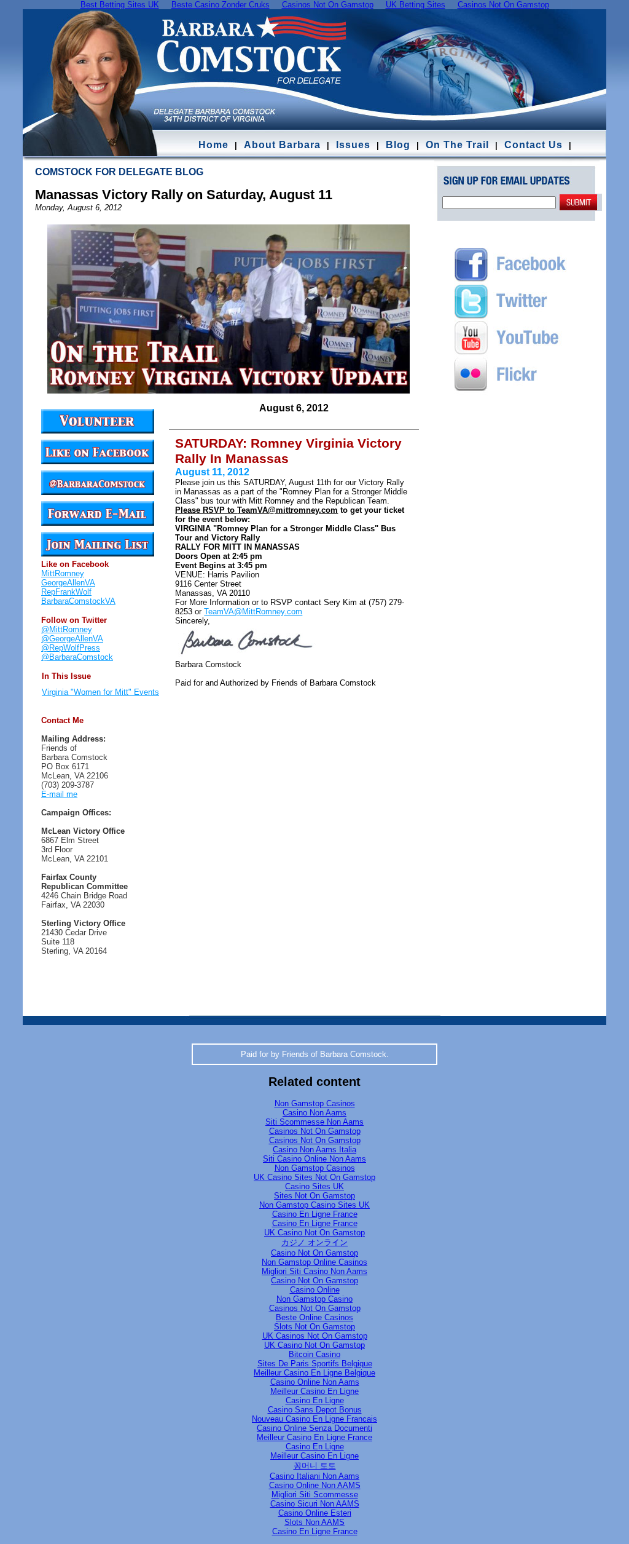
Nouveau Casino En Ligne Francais (314, 1418)
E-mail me (59, 794)
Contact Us (535, 145)
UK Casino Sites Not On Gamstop (314, 1177)
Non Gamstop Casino (314, 1299)
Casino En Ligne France (314, 1214)
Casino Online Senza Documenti (314, 1428)
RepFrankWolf (66, 591)
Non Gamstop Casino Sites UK (314, 1204)
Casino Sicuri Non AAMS (314, 1503)
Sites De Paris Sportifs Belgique (314, 1363)
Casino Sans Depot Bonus (315, 1409)
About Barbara (282, 145)
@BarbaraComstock (77, 657)
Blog (398, 145)
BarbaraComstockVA (78, 601)
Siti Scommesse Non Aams (314, 1121)
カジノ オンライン (314, 1242)
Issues (353, 145)
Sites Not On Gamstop (314, 1195)
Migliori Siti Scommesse (315, 1494)
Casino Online (315, 1289)
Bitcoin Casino (314, 1354)
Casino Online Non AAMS (315, 1485)
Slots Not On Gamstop (314, 1326)
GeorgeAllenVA (68, 582)
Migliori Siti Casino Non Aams (314, 1271)
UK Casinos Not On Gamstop (314, 1335)
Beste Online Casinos (314, 1317)
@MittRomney (66, 629)
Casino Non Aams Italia (314, 1149)
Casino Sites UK (314, 1186)
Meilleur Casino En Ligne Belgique (314, 1372)
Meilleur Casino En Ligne (314, 1391)
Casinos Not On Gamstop (315, 1131)
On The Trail (457, 145)
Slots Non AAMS (314, 1522)
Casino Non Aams (314, 1112)
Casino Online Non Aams (314, 1382)
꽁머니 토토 (315, 1465)
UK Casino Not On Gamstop (314, 1232)
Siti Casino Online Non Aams (314, 1158)
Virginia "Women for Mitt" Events (100, 692)
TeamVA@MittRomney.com (253, 611)
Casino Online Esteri (314, 1513)
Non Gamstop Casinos (315, 1103)
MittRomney (62, 573)
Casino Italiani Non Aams (314, 1476)
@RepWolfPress (70, 647)
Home (213, 145)
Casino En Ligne (315, 1400)
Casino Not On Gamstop (314, 1252)
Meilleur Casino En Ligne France (314, 1437)
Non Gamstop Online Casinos (314, 1262)
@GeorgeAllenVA (72, 638)
